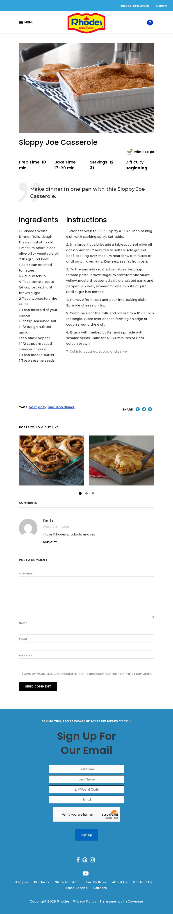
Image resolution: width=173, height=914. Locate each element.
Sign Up (86, 835)
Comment (26, 573)
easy (42, 407)
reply (48, 542)
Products (41, 882)
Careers (161, 6)
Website (25, 655)
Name (23, 623)
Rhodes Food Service (135, 6)
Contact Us (142, 882)
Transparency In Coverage (121, 901)
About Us (119, 882)
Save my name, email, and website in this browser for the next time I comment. (87, 674)
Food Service (77, 888)
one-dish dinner (61, 407)
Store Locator (67, 882)
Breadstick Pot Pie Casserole (121, 460)
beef (33, 407)
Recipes (21, 882)
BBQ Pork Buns (51, 460)
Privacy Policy (84, 901)
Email (23, 639)
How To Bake (95, 882)
